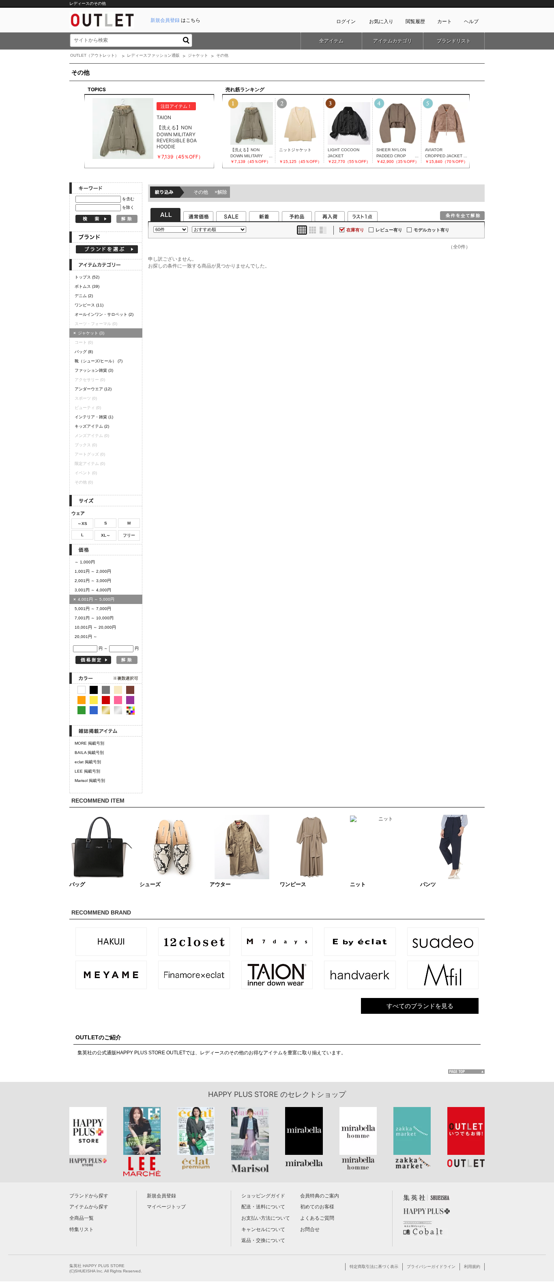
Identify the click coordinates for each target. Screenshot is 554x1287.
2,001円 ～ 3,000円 (93, 580)
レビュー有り (389, 229)
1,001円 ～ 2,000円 (93, 571)
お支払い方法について (265, 1218)
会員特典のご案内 (319, 1196)
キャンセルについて (263, 1229)
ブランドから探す (88, 1196)
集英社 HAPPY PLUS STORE (97, 1265)
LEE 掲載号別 (87, 771)
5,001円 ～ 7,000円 (93, 608)
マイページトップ (166, 1207)
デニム (84, 295)
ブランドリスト (454, 41)
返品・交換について (263, 1240)
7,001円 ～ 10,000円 (94, 618)
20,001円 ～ (86, 636)
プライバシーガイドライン (431, 1266)
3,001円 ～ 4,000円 (93, 590)
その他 (210, 192)
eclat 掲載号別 (88, 762)
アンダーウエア (93, 389)
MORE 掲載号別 (89, 743)
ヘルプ (471, 21)
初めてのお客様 (317, 1207)
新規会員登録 (161, 1196)
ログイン (346, 21)
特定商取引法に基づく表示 (374, 1266)
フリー (129, 535)
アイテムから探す (88, 1207)
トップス (87, 277)
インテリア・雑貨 (94, 417)
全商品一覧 (81, 1218)
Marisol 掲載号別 (90, 780)
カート (444, 21)
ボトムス (87, 286)
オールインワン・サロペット (104, 314)
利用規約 (472, 1266)
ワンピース (89, 305)
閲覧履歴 (415, 21)
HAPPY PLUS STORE (243, 1094)
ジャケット (198, 55)
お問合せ (310, 1229)
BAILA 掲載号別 (89, 752)
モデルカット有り (431, 229)
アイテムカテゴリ (392, 41)
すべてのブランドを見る (420, 1005)
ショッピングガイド (263, 1196)
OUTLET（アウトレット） (94, 55)
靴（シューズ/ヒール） (98, 361)
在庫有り (355, 229)
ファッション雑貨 (94, 370)
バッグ (84, 351)
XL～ (105, 535)
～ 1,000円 (85, 562)
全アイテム (331, 41)
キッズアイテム (92, 426)
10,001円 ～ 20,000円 (95, 627)
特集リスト (81, 1229)
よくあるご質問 (317, 1218)
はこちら (175, 20)
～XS (82, 523)
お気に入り (381, 21)
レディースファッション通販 (153, 55)
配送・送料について (263, 1207)
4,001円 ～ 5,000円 (93, 599)
